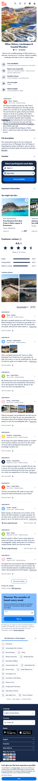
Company (6, 744)
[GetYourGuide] (4, 3)
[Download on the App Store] (25, 732)
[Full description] (34, 138)
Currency (6, 718)
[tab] (14, 638)
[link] (14, 216)
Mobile (5, 728)
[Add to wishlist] (26, 200)
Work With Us (7, 748)
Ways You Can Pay (9, 752)
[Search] (15, 3)
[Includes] (34, 156)
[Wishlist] (20, 4)
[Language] (29, 3)
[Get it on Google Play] (10, 732)
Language (6, 709)
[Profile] (34, 4)
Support (5, 739)
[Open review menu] (35, 316)
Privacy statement (19, 630)
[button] (19, 50)
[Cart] (25, 4)
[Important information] (34, 189)
